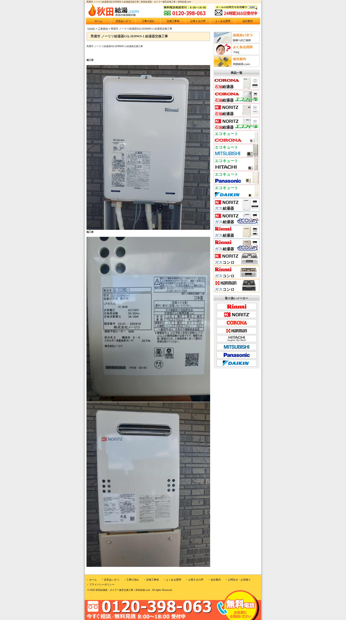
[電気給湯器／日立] (236, 169)
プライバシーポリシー (101, 584)
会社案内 (248, 21)
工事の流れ (148, 21)
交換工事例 (173, 21)
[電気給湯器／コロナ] (236, 142)
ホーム (98, 21)
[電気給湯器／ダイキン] (236, 196)
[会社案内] (236, 65)
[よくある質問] (236, 53)
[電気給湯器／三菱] (236, 156)
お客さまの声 (197, 21)
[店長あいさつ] (236, 42)
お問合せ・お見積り (239, 579)
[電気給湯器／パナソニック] (236, 183)
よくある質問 (222, 21)
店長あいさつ (123, 21)
